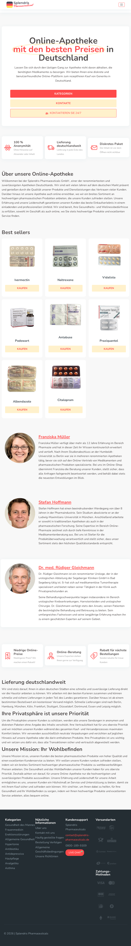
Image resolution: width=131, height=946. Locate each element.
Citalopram (65, 399)
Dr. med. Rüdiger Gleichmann (66, 567)
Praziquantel (109, 340)
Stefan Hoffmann (55, 502)
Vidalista (108, 277)
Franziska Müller (54, 437)
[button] (63, 113)
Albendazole (22, 401)
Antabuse (65, 337)
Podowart (22, 340)
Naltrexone (65, 279)
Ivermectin (22, 279)
